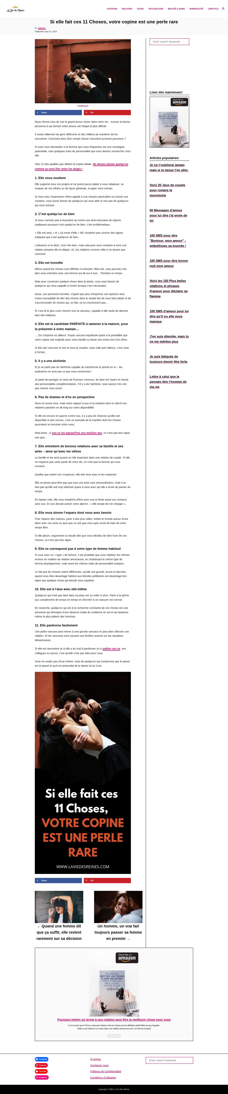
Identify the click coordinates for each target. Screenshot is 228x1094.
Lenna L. (42, 28)
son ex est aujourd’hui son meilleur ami (77, 432)
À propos (95, 1059)
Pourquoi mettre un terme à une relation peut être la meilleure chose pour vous (114, 1019)
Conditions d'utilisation (103, 1077)
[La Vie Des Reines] (32, 8)
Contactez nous (99, 1065)
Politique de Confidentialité (105, 1071)
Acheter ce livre (114, 1036)
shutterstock (83, 105)
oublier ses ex (111, 648)
